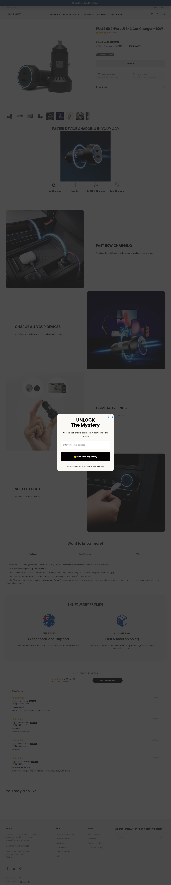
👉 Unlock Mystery (85, 456)
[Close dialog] (110, 417)
